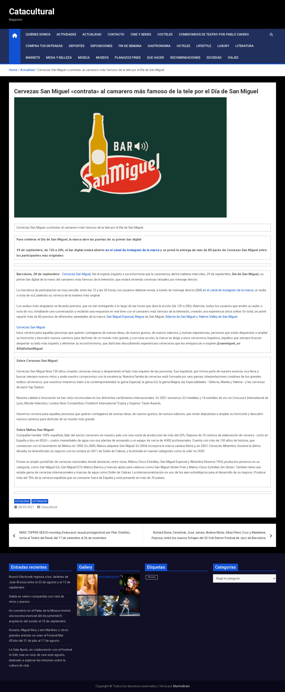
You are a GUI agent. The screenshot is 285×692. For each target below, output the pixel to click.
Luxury (223, 46)
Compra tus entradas (44, 46)
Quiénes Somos (38, 34)
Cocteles (165, 34)
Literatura (244, 46)
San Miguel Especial (120, 317)
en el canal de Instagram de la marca (228, 290)
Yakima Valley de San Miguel (218, 317)
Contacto (116, 34)
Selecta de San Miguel (180, 317)
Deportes (76, 46)
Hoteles (183, 46)
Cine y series (141, 34)
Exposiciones (101, 46)
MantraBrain (181, 686)
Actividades (66, 34)
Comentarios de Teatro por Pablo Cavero (214, 34)
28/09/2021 (26, 507)
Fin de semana (130, 46)
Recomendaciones (185, 57)
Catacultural (31, 11)
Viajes (233, 57)
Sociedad (214, 57)
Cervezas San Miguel (76, 274)
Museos (102, 57)
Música (84, 57)
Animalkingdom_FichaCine (116, 577)
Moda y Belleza (59, 57)
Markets (33, 57)
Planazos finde (128, 57)
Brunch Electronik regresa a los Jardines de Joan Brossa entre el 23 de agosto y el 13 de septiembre (39, 582)
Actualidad (91, 34)
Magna (140, 317)
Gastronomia (159, 46)
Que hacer (155, 57)
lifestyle (203, 46)
